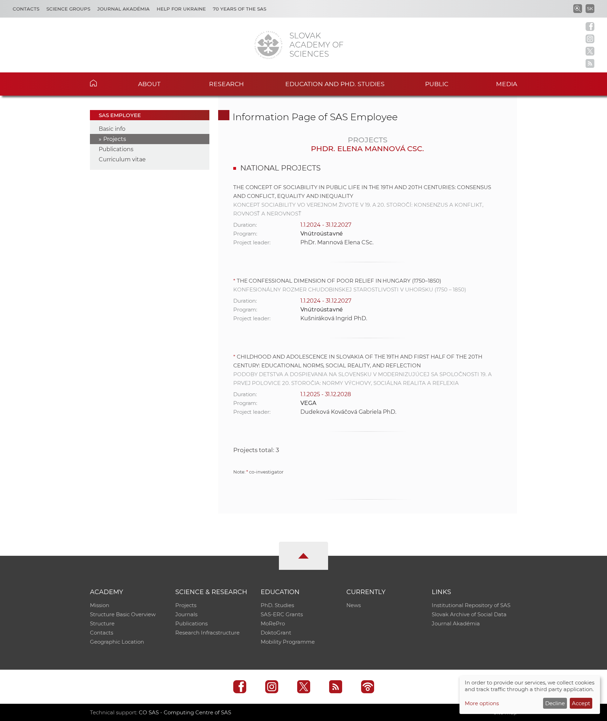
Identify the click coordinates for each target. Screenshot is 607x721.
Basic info (112, 128)
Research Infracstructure (207, 632)
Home (104, 83)
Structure (102, 623)
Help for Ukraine (181, 9)
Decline (555, 703)
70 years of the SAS (239, 9)
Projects (114, 139)
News (353, 605)
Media (506, 84)
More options (482, 703)
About (149, 84)
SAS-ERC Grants (282, 614)
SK (590, 8)
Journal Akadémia (123, 9)
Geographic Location (117, 641)
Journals (186, 614)
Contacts (26, 9)
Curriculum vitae (122, 159)
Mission (99, 605)
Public (436, 84)
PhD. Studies (277, 605)
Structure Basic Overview (123, 614)
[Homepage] (268, 45)
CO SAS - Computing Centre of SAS (185, 712)
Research (226, 84)
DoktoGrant (276, 632)
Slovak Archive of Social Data (469, 614)
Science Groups (68, 9)
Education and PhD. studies (335, 84)
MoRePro (273, 623)
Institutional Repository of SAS (471, 605)
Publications (116, 149)
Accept (581, 703)
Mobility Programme (288, 641)
